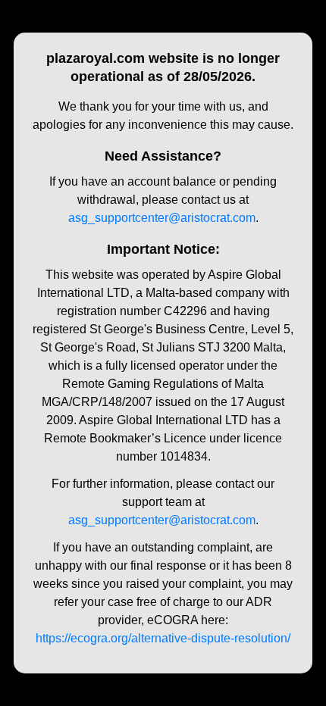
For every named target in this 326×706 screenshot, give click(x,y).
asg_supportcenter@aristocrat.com (161, 217)
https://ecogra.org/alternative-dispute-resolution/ (163, 638)
